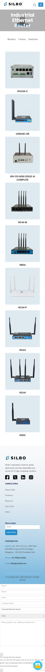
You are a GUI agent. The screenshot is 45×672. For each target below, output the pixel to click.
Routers (12, 39)
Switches (33, 39)
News (7, 512)
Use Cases (9, 506)
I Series (22, 39)
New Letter (10, 523)
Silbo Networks (26, 577)
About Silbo (10, 490)
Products (9, 495)
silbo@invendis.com (18, 563)
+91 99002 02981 (18, 558)
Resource (9, 501)
